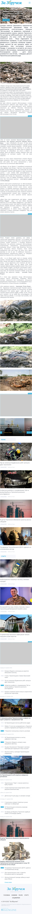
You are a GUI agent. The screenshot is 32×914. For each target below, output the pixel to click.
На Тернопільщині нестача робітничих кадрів (17, 723)
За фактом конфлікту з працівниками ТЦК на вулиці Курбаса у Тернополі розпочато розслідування (14, 492)
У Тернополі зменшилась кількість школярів (17, 731)
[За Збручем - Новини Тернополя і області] (11, 3)
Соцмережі (16, 897)
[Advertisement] (16, 128)
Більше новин (8, 882)
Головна (6, 895)
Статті (26, 895)
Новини (14, 895)
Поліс (21, 895)
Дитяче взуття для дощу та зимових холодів (17, 795)
